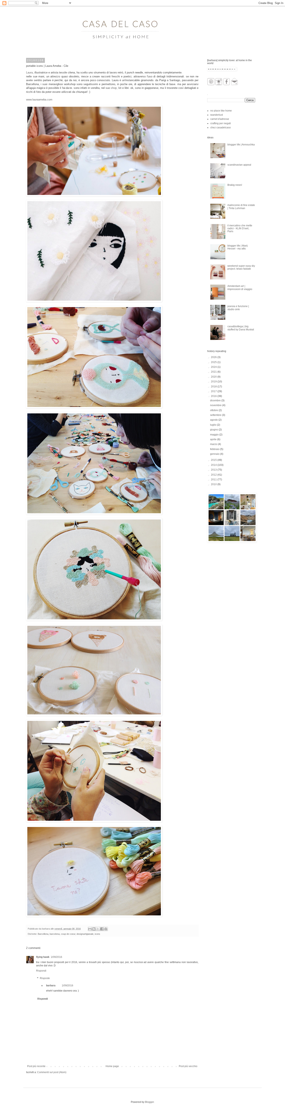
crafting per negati (220, 123)
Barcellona (43, 934)
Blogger (149, 1102)
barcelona (55, 934)
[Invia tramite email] (90, 929)
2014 (214, 465)
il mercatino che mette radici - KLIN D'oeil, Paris (239, 228)
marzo (214, 444)
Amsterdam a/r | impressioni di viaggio (239, 287)
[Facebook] (226, 84)
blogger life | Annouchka (241, 144)
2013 (214, 469)
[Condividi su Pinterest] (106, 929)
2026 (214, 357)
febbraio (215, 449)
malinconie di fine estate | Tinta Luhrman (241, 207)
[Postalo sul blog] (94, 929)
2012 (214, 474)
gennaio (215, 453)
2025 (214, 362)
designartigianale (85, 934)
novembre (216, 405)
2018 (214, 386)
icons (97, 934)
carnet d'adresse (219, 119)
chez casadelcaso (220, 127)
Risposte (45, 978)
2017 (214, 391)
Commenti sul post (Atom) (51, 1072)
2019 (214, 381)
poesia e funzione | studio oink (238, 308)
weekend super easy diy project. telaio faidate (241, 267)
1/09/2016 (56, 957)
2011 (214, 479)
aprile (213, 439)
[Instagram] (218, 84)
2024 (214, 367)
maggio (214, 434)
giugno (214, 429)
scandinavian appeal (239, 164)
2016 (214, 396)
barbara (50, 985)
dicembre (215, 400)
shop (114, 87)
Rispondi (41, 970)
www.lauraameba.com (39, 99)
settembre (216, 415)
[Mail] (234, 84)
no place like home (221, 110)
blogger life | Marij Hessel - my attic (237, 247)
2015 (214, 460)
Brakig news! (234, 184)
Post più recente (36, 1066)
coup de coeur (68, 934)
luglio (213, 424)
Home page (112, 1066)
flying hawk (42, 957)
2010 (214, 484)
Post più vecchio (188, 1066)
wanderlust (216, 114)
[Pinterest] (210, 84)
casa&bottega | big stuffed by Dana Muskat (240, 328)
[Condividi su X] (98, 929)
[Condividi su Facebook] (102, 929)
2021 (214, 371)
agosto (214, 419)
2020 (214, 376)
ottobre (214, 410)
